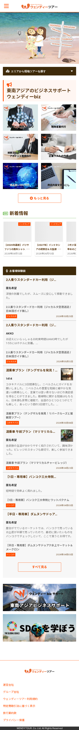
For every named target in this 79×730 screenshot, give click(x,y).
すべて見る (39, 567)
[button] (6, 6)
